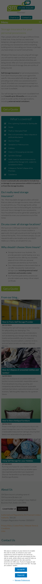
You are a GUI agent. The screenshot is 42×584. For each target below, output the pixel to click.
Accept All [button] (21, 569)
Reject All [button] (20, 575)
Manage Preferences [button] (22, 580)
